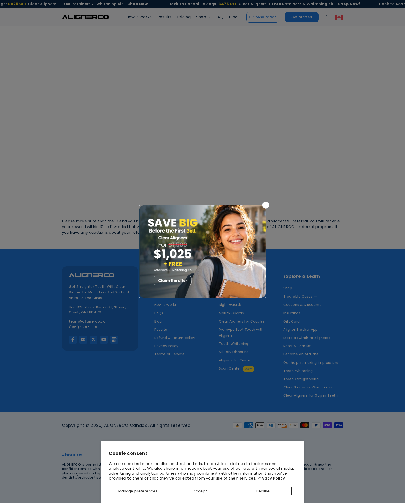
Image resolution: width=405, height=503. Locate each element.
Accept (200, 491)
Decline (263, 491)
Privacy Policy (271, 478)
